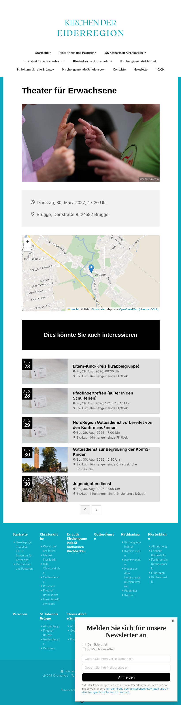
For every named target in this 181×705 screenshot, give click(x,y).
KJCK (160, 69)
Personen (20, 614)
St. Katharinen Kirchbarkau (124, 52)
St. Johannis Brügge (49, 616)
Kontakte (119, 69)
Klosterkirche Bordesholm (91, 61)
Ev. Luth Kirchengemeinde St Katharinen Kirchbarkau (77, 542)
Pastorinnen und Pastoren (77, 52)
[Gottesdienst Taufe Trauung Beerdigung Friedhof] (145, 52)
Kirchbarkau (130, 534)
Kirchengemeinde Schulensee (82, 69)
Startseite (42, 52)
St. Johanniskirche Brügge (34, 69)
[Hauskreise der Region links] (50, 52)
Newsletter (141, 69)
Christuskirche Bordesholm (44, 61)
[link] (43, 52)
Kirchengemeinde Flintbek (138, 61)
